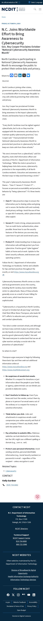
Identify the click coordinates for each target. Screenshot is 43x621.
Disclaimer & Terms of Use (15, 606)
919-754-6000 (21, 541)
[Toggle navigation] (40, 9)
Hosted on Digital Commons (21, 616)
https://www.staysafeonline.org (14, 366)
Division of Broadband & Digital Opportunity (23, 572)
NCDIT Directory (21, 528)
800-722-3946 (21, 544)
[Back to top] (37, 497)
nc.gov (8, 602)
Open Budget (21, 610)
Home (4, 17)
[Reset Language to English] (29, 2)
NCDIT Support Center (21, 538)
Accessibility (33, 602)
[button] (33, 9)
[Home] (13, 7)
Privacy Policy (31, 606)
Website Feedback (19, 602)
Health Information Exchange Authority (23, 576)
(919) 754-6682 (12, 485)
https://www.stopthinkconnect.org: (16, 370)
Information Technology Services (23, 579)
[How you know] (19, 2)
